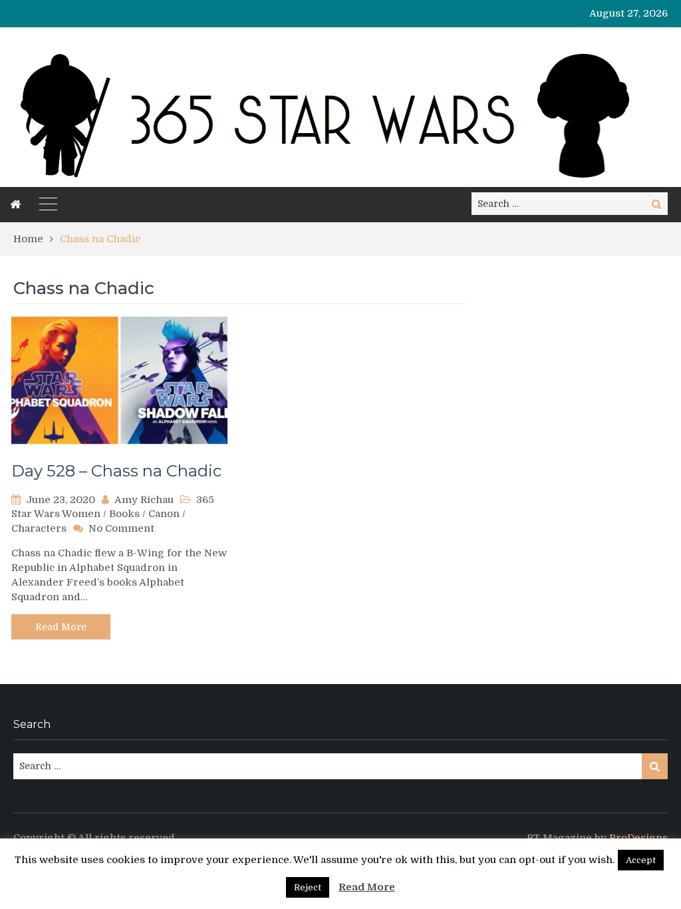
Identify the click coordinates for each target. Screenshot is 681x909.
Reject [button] (307, 887)
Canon (164, 514)
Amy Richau (144, 500)
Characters (39, 528)
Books (124, 514)
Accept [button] (641, 860)
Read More (60, 627)
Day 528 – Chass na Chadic (116, 470)
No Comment (121, 528)
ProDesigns (638, 838)
